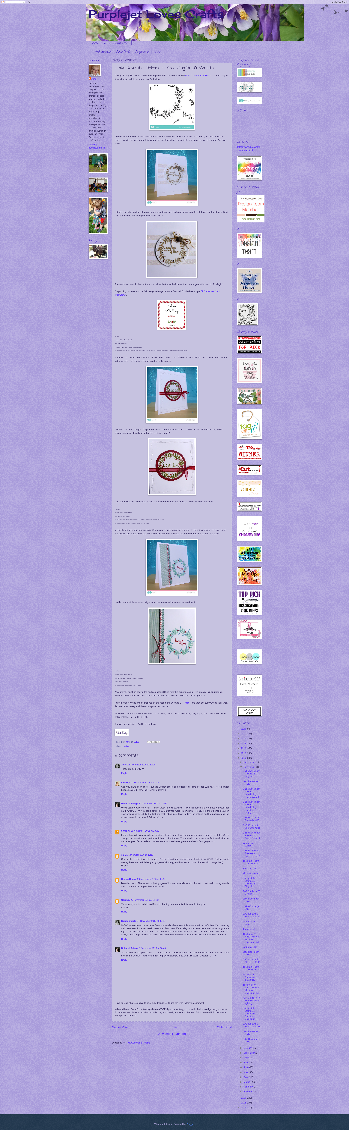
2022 (243, 729)
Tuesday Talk (249, 868)
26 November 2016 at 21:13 (144, 900)
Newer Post (120, 1027)
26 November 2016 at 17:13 (139, 855)
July (246, 1062)
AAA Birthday (103, 52)
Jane (93, 79)
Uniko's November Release (199, 75)
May (246, 1072)
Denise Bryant (128, 879)
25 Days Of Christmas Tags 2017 (249, 977)
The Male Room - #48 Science (251, 968)
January (248, 1091)
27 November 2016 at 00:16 (151, 921)
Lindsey (125, 782)
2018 (243, 748)
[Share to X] (153, 742)
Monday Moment (251, 873)
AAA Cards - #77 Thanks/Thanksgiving (251, 1001)
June (246, 1067)
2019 (243, 743)
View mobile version (172, 1034)
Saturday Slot (250, 947)
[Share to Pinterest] (158, 742)
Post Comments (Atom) (138, 1042)
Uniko (157, 52)
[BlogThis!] (150, 742)
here (186, 702)
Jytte (124, 764)
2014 (243, 1102)
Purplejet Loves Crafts (156, 14)
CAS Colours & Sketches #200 (251, 915)
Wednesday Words (249, 844)
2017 (243, 753)
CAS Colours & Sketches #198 (251, 1025)
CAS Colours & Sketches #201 (251, 826)
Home (95, 43)
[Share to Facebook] (155, 742)
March (247, 1082)
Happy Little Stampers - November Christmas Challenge (249, 1013)
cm (122, 855)
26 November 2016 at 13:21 (145, 831)
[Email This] (148, 742)
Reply (124, 773)
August (247, 1057)
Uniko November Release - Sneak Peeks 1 (251, 853)
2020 (243, 738)
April (246, 1077)
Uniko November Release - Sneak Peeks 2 (251, 835)
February (248, 1086)
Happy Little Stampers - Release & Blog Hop (249, 882)
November (249, 767)
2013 (243, 1107)
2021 (243, 733)
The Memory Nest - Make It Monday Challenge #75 (251, 989)
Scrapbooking (142, 52)
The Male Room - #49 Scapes (251, 862)
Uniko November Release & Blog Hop (251, 774)
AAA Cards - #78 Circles (251, 892)
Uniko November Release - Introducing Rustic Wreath (251, 793)
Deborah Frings (129, 803)
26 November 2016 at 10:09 (141, 764)
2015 (243, 1098)
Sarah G (125, 831)
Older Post (224, 1027)
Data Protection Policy (116, 43)
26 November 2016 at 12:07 (153, 803)
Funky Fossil (123, 52)
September (249, 1053)
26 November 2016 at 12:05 (144, 782)
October (248, 1048)
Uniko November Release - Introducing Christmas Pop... (251, 807)
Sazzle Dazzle (128, 921)
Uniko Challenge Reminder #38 (251, 819)
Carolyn (125, 900)
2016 (243, 758)
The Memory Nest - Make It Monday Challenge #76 (251, 938)
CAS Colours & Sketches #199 (251, 960)
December (249, 762)
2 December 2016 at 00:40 (152, 948)
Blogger (190, 1124)
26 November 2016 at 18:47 (151, 879)
